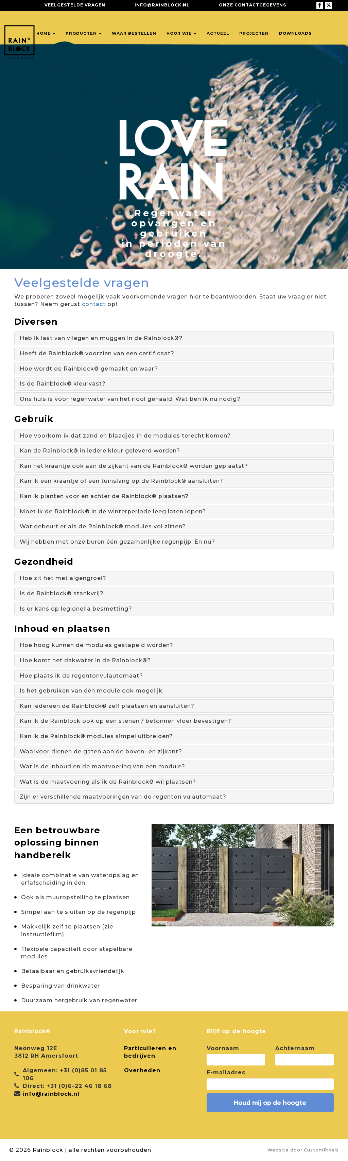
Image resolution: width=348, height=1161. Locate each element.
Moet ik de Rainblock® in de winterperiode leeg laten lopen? (113, 511)
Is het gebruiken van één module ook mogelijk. (92, 690)
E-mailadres (226, 1072)
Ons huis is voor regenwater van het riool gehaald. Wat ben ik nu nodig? (130, 399)
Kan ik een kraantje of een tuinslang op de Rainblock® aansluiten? (121, 481)
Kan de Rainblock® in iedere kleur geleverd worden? (100, 450)
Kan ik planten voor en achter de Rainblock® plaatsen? (104, 496)
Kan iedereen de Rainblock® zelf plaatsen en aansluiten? (107, 706)
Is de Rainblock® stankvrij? (62, 593)
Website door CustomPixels (303, 1150)
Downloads (295, 33)
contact (94, 304)
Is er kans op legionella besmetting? (76, 608)
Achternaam (295, 1048)
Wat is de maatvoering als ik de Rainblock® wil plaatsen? (108, 782)
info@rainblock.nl (162, 4)
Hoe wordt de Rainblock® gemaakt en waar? (89, 368)
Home (44, 33)
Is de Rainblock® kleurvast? (63, 383)
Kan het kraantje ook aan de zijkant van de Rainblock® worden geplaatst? (134, 466)
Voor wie (180, 33)
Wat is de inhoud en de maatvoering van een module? (102, 766)
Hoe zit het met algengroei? (63, 578)
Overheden (142, 1070)
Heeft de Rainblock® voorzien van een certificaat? (97, 353)
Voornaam (223, 1048)
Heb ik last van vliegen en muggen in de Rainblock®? (101, 338)
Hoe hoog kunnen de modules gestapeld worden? (96, 645)
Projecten (254, 33)
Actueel (218, 33)
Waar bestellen (134, 33)
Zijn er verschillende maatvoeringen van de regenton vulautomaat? (123, 796)
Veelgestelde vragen (75, 4)
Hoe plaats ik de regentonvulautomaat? (81, 675)
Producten (82, 33)
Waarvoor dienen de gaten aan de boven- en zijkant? (101, 751)
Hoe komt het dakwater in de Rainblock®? (85, 660)
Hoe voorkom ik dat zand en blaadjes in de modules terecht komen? (125, 435)
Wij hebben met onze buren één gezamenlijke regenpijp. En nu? (117, 542)
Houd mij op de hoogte (270, 1102)
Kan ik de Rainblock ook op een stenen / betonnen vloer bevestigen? (125, 721)
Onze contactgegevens (252, 4)
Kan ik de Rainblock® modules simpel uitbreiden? (96, 736)
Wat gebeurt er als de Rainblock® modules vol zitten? (103, 526)
